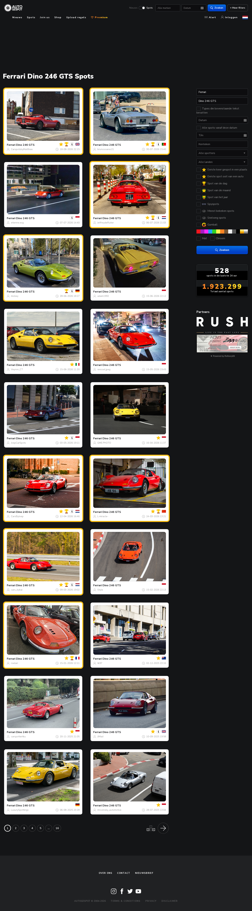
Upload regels (76, 17)
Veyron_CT (17, 369)
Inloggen (231, 17)
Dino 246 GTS (25, 145)
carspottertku (18, 736)
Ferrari (11, 145)
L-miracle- (102, 516)
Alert (212, 17)
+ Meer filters (237, 7)
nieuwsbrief (144, 873)
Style (100, 589)
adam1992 (103, 296)
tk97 (99, 663)
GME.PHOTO (104, 442)
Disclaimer (169, 901)
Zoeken (218, 7)
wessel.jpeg (103, 369)
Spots (149, 8)
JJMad (100, 736)
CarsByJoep (17, 516)
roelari (14, 663)
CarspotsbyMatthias (22, 149)
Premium (101, 17)
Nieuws (133, 8)
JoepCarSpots (18, 442)
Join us (45, 17)
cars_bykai (16, 589)
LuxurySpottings (20, 810)
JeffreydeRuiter (105, 222)
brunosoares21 (105, 149)
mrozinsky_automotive (109, 810)
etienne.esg (17, 222)
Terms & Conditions (125, 901)
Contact (123, 873)
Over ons (105, 873)
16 (57, 828)
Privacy (151, 901)
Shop (58, 17)
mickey (14, 296)
